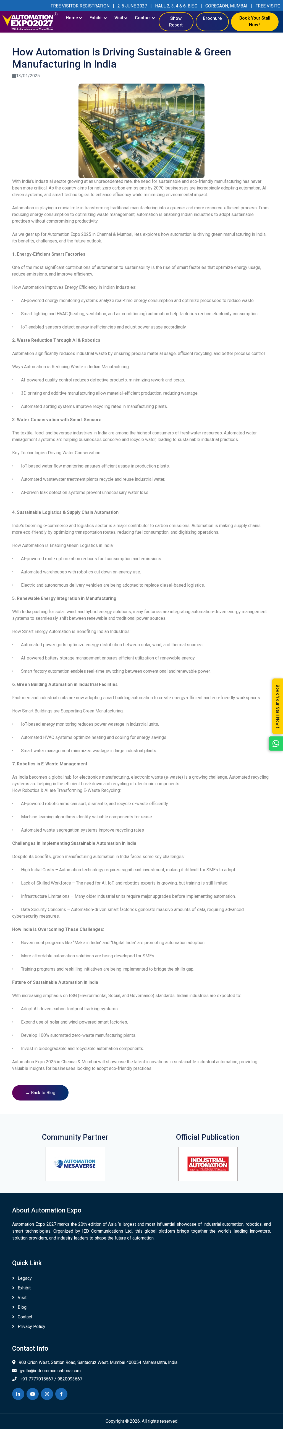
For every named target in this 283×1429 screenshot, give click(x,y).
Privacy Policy (31, 1326)
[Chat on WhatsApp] (276, 743)
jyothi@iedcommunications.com (50, 1370)
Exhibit (96, 17)
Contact (143, 17)
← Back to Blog (40, 1092)
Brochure (212, 18)
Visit (118, 17)
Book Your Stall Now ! (254, 18)
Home (72, 17)
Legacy (24, 1278)
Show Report (176, 22)
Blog (22, 1307)
